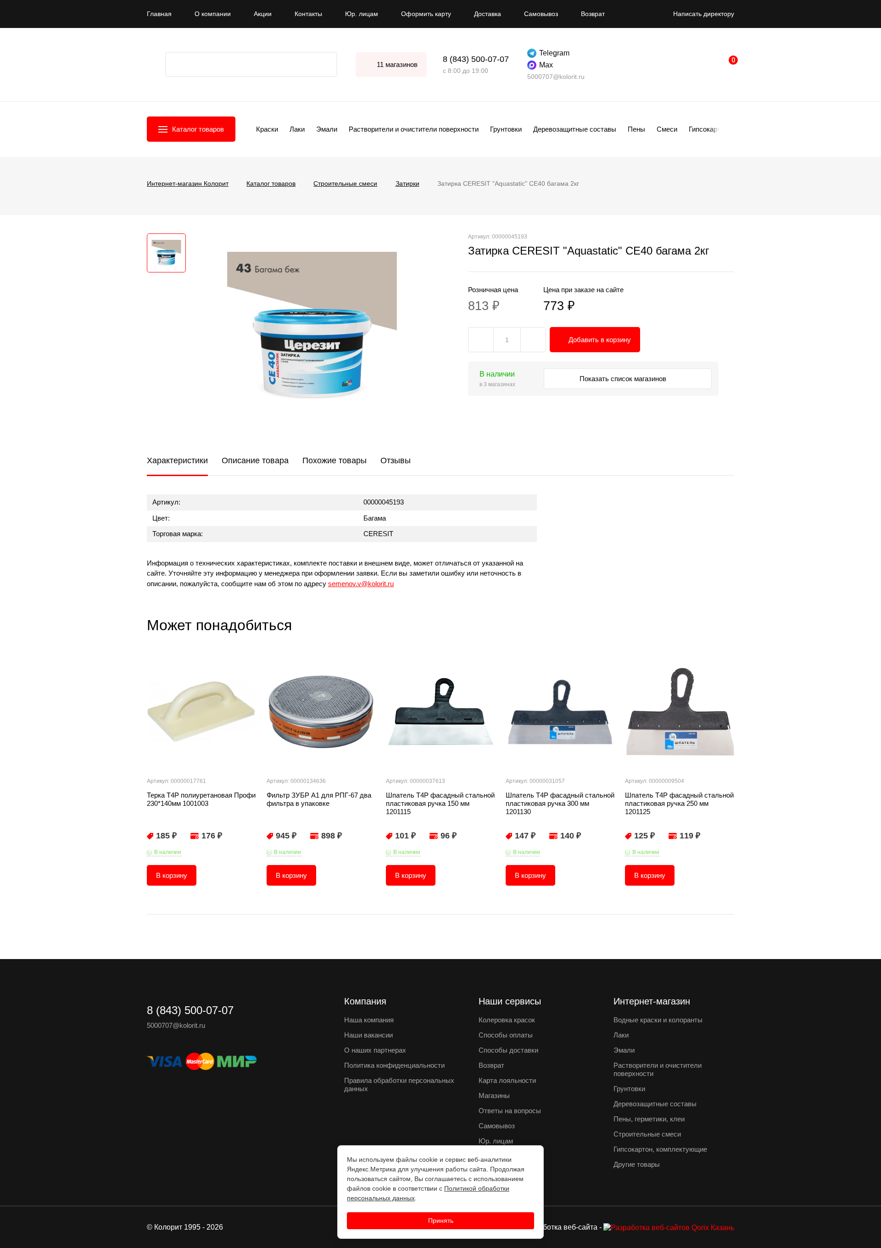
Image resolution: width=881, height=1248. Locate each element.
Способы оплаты (506, 1035)
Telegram (554, 53)
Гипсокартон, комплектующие (660, 1149)
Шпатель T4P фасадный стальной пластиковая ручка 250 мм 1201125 (679, 803)
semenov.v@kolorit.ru (361, 584)
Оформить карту (426, 13)
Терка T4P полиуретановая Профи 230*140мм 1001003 (201, 799)
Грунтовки (506, 129)
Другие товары (636, 1164)
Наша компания (369, 1020)
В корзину (171, 875)
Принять (440, 1220)
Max (546, 65)
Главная (159, 13)
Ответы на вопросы (510, 1111)
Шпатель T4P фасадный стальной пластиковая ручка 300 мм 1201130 (560, 803)
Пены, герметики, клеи (649, 1119)
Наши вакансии (368, 1035)
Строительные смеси (647, 1134)
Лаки (297, 129)
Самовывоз (541, 13)
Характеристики (177, 460)
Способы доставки (508, 1050)
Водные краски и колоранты (658, 1020)
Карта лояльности (507, 1080)
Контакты (308, 13)
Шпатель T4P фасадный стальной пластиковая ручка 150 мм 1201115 (440, 803)
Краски (267, 129)
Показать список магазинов (624, 379)
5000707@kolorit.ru (556, 76)
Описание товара (255, 460)
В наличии (167, 852)
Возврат (593, 13)
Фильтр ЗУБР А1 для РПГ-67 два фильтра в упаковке (319, 799)
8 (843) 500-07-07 (476, 59)
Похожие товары (334, 460)
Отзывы (395, 460)
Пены (636, 129)
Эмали (326, 129)
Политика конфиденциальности (394, 1065)
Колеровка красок (507, 1020)
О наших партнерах (375, 1050)
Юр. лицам (361, 13)
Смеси (667, 129)
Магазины (494, 1095)
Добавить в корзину (600, 340)
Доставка (487, 13)
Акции (263, 13)
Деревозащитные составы (574, 129)
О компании (213, 13)
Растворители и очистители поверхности (414, 129)
